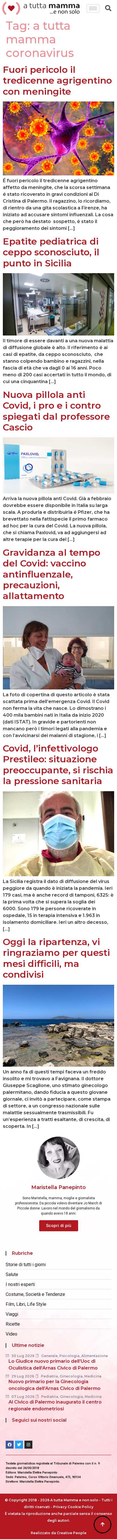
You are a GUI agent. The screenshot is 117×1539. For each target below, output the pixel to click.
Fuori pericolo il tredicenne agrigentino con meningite (57, 80)
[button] (58, 1225)
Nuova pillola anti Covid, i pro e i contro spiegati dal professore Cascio (56, 411)
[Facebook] (10, 1445)
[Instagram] (28, 1445)
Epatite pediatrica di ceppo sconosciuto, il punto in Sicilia (51, 252)
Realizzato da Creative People (58, 1533)
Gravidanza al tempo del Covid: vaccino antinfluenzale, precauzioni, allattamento (51, 574)
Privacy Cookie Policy (73, 1507)
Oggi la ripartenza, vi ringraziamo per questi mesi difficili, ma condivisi (56, 958)
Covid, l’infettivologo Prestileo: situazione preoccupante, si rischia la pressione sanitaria (58, 764)
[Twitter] (19, 1445)
